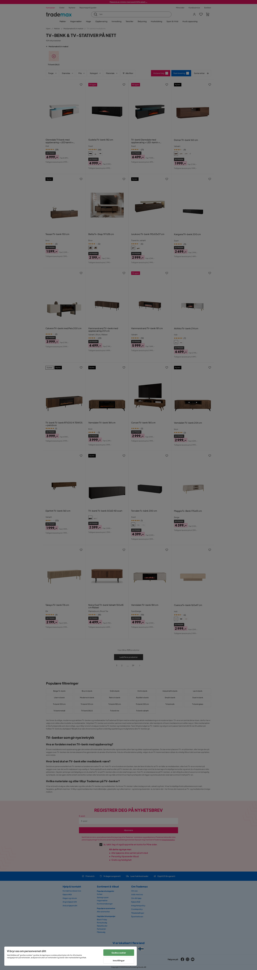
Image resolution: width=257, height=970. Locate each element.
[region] (70, 956)
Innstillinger (119, 960)
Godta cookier (119, 952)
